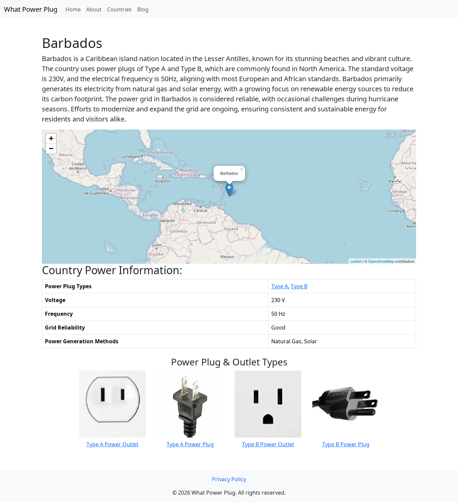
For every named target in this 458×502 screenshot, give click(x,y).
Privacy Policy (229, 479)
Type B (299, 286)
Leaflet (355, 261)
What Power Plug (30, 9)
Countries (119, 9)
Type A (279, 286)
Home (73, 9)
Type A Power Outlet (112, 444)
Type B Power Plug (345, 444)
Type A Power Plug (190, 444)
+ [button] (51, 138)
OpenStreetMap (381, 261)
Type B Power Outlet (268, 444)
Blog (143, 9)
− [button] (51, 148)
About (94, 9)
